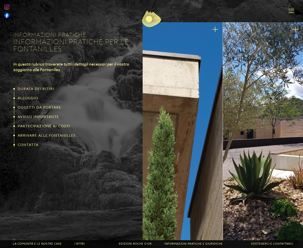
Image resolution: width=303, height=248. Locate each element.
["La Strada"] (263, 131)
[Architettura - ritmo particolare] (183, 131)
